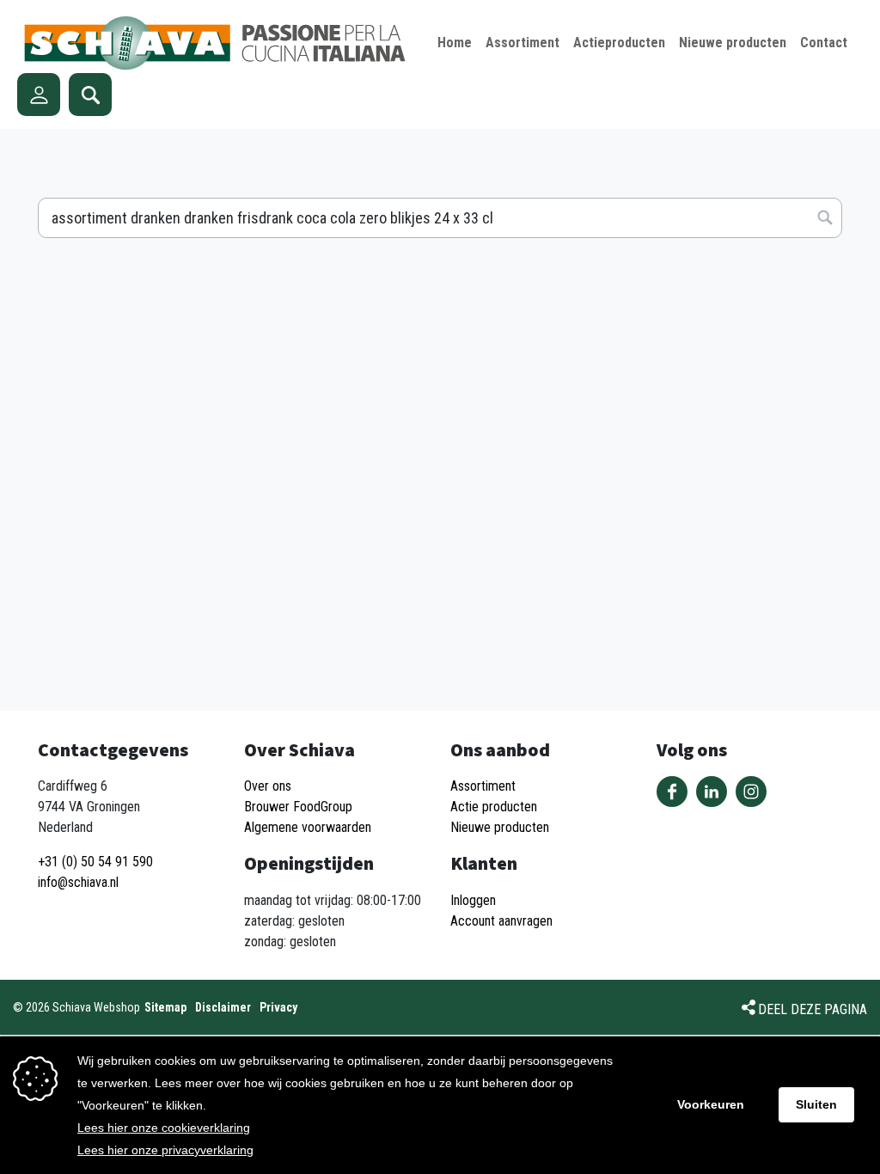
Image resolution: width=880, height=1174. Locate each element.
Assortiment (483, 786)
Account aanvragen (501, 921)
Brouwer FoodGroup (298, 806)
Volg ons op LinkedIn (711, 791)
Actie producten (493, 806)
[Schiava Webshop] (215, 43)
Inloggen (473, 900)
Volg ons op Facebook (672, 791)
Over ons (267, 786)
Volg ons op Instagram (751, 791)
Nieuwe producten (499, 827)
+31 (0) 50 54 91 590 (95, 861)
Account (38, 94)
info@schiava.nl (78, 882)
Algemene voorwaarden (307, 827)
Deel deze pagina (812, 1009)
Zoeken (90, 94)
